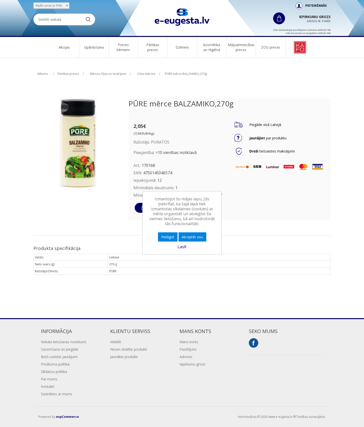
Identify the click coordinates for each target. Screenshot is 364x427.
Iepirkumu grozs (192, 364)
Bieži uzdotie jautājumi (59, 356)
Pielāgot (167, 237)
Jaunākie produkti (124, 356)
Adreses (186, 356)
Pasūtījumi (188, 349)
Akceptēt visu (192, 237)
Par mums (49, 379)
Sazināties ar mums (56, 394)
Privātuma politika (55, 364)
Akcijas (64, 47)
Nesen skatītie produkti (128, 349)
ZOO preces (270, 47)
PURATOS (160, 142)
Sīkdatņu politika (54, 371)
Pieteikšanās (316, 5)
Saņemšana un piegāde (59, 349)
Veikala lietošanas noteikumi (63, 341)
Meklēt (115, 341)
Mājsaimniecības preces (241, 47)
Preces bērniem (123, 47)
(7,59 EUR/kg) (143, 133)
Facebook (253, 343)
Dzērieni (182, 47)
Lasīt (182, 246)
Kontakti (47, 386)
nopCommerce (67, 417)
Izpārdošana (94, 47)
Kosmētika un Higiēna (211, 47)
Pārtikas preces (152, 47)
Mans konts (189, 341)
